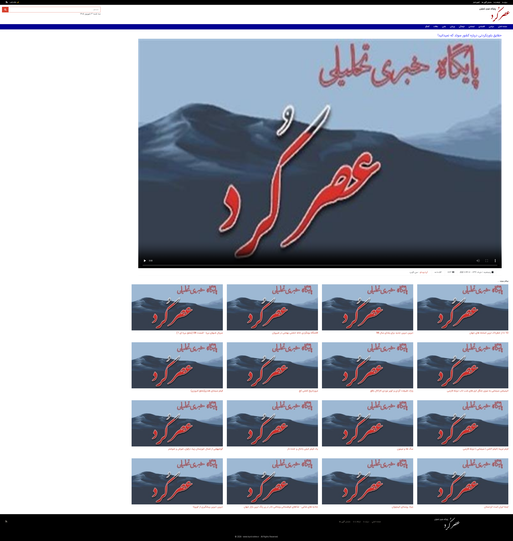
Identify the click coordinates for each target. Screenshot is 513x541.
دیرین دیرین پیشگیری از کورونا (208, 507)
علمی (444, 26)
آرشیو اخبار (476, 2)
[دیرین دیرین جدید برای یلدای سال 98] (367, 308)
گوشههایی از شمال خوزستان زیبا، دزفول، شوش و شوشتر (195, 449)
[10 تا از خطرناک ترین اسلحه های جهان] (462, 308)
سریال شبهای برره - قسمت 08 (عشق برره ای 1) (199, 333)
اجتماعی (472, 26)
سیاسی (491, 26)
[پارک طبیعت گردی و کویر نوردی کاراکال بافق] (367, 366)
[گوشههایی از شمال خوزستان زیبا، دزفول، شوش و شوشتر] (177, 424)
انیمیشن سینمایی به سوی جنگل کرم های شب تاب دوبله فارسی (477, 391)
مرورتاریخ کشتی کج (308, 391)
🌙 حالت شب (14, 2)
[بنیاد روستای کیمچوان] (367, 482)
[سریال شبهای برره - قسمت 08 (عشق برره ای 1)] (177, 308)
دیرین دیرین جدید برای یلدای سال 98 (394, 333)
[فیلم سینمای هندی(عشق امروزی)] (177, 366)
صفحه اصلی (502, 26)
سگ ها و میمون (405, 449)
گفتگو (427, 26)
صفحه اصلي (376, 521)
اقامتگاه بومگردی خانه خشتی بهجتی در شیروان (295, 333)
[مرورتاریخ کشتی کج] (272, 366)
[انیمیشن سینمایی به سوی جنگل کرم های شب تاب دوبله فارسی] (462, 366)
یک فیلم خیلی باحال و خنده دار (302, 449)
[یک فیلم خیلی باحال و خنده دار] (272, 424)
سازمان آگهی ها (486, 2)
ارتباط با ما (497, 2)
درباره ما (504, 2)
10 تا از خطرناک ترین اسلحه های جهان (488, 333)
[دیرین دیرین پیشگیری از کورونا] (177, 482)
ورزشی (452, 26)
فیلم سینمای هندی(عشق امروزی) (207, 391)
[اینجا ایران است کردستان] (462, 482)
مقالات (435, 26)
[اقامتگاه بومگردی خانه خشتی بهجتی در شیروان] (272, 308)
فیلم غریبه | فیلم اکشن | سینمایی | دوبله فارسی (485, 449)
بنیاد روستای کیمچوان (402, 507)
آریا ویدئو (424, 272)
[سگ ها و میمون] (367, 424)
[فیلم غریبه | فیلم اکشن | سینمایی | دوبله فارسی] (462, 424)
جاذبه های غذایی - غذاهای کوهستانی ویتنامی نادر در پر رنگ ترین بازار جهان (281, 507)
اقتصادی (482, 26)
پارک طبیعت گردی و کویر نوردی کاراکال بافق (391, 391)
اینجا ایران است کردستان (496, 507)
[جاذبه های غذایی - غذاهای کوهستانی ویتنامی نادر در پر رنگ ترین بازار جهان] (272, 482)
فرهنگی (462, 26)
